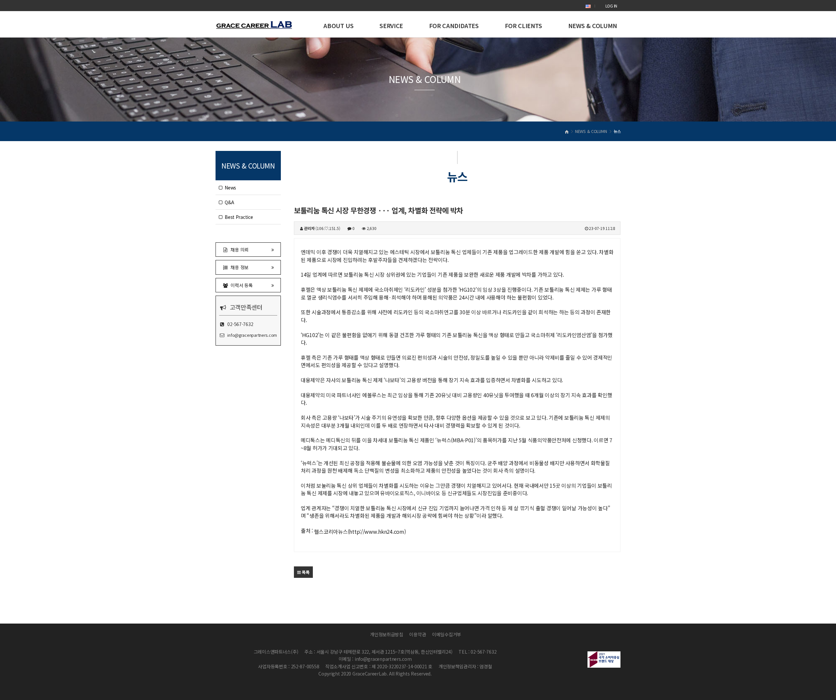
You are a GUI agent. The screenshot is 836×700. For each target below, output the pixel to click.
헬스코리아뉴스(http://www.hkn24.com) (360, 531)
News (229, 187)
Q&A (228, 202)
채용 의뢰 (238, 249)
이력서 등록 (240, 285)
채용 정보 (238, 267)
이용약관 (417, 634)
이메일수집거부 (446, 634)
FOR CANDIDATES (454, 25)
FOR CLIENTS (523, 25)
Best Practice (237, 217)
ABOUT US (338, 25)
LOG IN (611, 5)
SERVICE (391, 25)
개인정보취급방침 (386, 634)
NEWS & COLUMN (592, 25)
